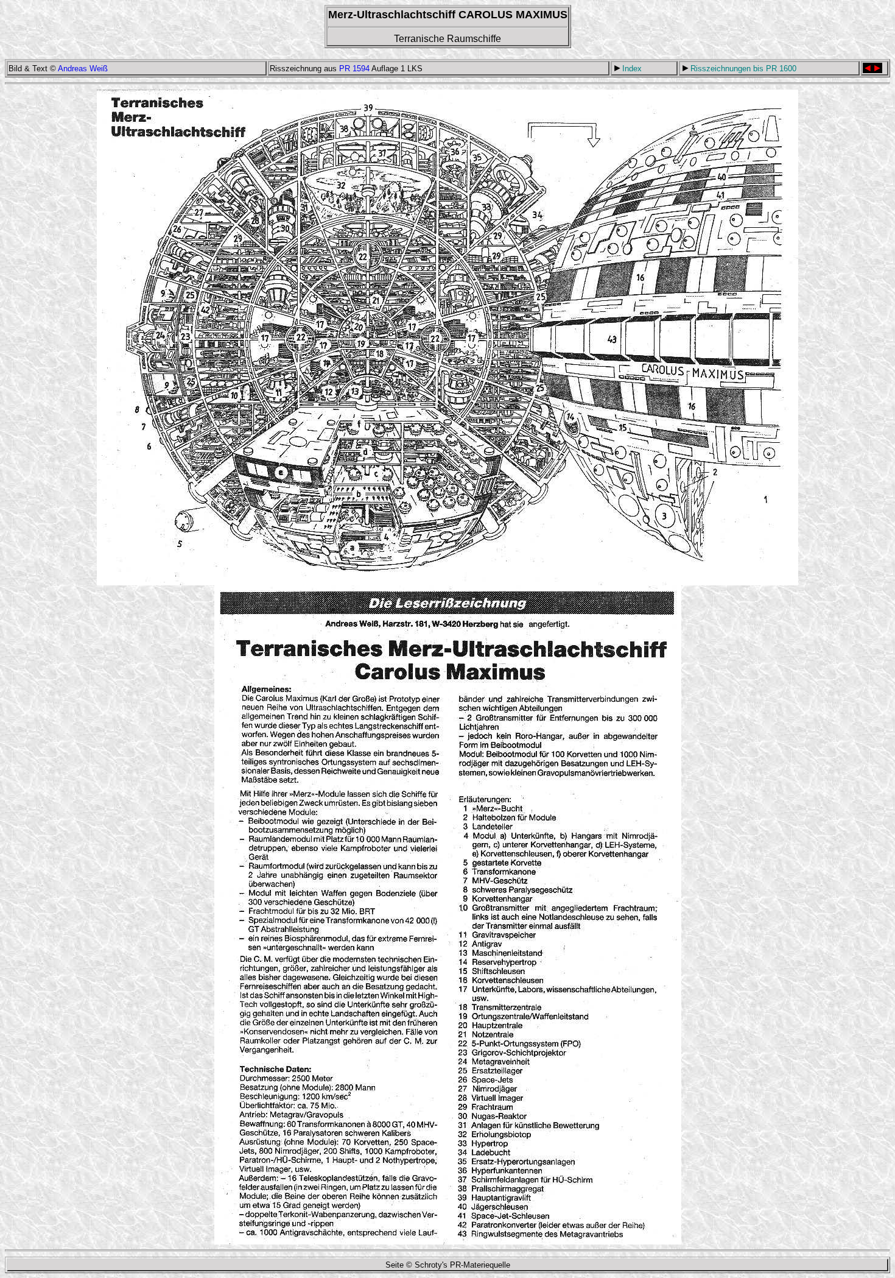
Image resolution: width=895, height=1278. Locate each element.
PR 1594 (354, 68)
